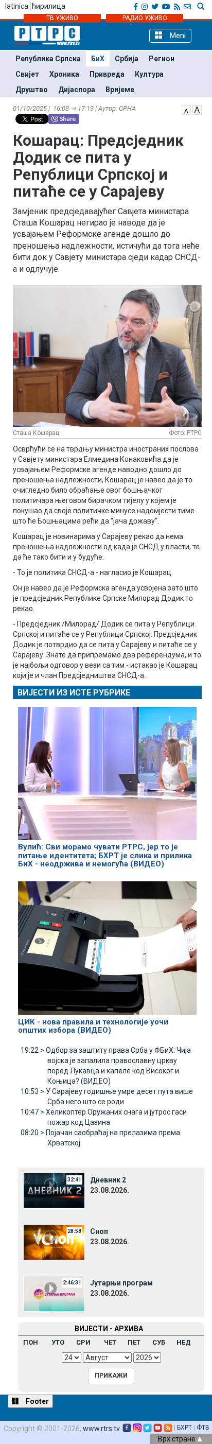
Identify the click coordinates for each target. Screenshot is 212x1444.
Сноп (99, 1231)
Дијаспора (76, 89)
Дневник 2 (108, 1180)
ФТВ (203, 1427)
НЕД (183, 1342)
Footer (36, 1401)
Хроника (64, 74)
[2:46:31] (54, 1293)
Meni (177, 35)
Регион (161, 59)
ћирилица (48, 6)
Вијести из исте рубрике (73, 693)
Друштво (31, 89)
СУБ (158, 1342)
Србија (126, 59)
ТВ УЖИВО (62, 18)
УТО (57, 1342)
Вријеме (119, 89)
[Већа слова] (197, 109)
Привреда (107, 74)
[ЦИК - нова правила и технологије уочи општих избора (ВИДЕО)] (107, 944)
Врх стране (177, 1439)
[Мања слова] (186, 109)
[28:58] (54, 1242)
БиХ (97, 59)
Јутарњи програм (121, 1283)
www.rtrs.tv (101, 1428)
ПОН (30, 1342)
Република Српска (48, 59)
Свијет (27, 74)
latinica (16, 6)
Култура (149, 74)
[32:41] (54, 1190)
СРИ (83, 1342)
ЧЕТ (110, 1342)
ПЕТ (134, 1342)
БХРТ (184, 1427)
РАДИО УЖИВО (144, 18)
